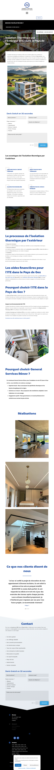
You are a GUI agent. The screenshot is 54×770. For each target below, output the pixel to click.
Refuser (25, 765)
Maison (10, 123)
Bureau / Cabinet (12, 127)
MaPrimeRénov (43, 275)
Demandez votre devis (12, 27)
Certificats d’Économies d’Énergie (30, 277)
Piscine (10, 130)
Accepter (18, 765)
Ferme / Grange (12, 128)
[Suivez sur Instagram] (14, 738)
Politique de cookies (22, 768)
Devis (39, 17)
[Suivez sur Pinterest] (18, 738)
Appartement (11, 125)
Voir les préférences (34, 765)
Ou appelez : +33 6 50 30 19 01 (45, 32)
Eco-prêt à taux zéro (10, 277)
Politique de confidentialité (31, 768)
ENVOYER (43, 145)
